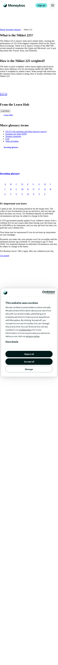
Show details (11, 341)
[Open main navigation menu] (52, 5)
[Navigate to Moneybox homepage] (14, 5)
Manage (29, 369)
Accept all (29, 361)
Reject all (29, 354)
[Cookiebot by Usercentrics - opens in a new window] (48, 292)
